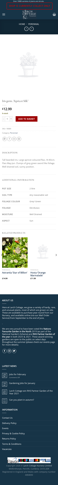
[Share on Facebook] (9, 139)
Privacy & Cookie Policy (13, 433)
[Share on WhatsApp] (4, 139)
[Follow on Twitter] (14, 351)
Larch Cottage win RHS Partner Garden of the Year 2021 (31, 392)
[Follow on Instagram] (9, 351)
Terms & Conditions (11, 443)
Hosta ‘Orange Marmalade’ (38, 274)
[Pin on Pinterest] (19, 139)
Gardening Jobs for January (22, 383)
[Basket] (54, 14)
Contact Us (7, 417)
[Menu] (3, 14)
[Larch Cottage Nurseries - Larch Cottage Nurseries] (29, 14)
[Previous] (2, 260)
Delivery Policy (9, 423)
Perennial (33, 24)
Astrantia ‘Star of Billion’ (14, 272)
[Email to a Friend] (14, 139)
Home (22, 24)
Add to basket (26, 118)
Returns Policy (9, 438)
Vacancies (7, 449)
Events (5, 428)
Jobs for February (17, 374)
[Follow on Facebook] (4, 351)
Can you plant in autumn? (21, 399)
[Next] (56, 260)
